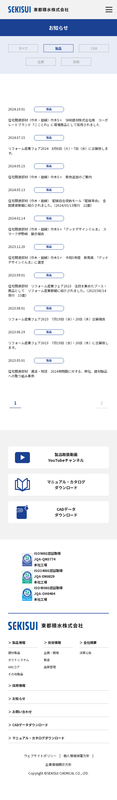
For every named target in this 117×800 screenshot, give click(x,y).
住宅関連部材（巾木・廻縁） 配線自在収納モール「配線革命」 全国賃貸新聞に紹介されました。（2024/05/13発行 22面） (57, 203)
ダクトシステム (18, 660)
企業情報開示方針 (58, 764)
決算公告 (85, 652)
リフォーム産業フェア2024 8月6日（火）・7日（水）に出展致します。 (58, 150)
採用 (76, 61)
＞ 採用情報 (16, 685)
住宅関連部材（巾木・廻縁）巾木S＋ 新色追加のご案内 (51, 176)
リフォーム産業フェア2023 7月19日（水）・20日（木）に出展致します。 (58, 345)
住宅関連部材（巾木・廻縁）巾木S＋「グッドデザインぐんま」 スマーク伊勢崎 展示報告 (57, 231)
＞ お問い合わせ (20, 711)
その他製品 (15, 674)
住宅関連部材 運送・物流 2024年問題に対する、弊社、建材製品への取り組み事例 (57, 373)
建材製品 (14, 652)
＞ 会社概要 (88, 642)
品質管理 (50, 667)
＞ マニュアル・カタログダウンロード (36, 737)
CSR (94, 48)
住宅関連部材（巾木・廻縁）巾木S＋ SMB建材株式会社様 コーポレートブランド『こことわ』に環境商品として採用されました (58, 122)
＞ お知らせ (16, 698)
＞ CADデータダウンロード (28, 724)
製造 (47, 660)
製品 (58, 48)
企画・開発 (51, 652)
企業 (41, 61)
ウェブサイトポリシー (40, 755)
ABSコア (14, 667)
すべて (23, 48)
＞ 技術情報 (52, 642)
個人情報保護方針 (76, 755)
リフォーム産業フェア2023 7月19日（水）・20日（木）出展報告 (56, 319)
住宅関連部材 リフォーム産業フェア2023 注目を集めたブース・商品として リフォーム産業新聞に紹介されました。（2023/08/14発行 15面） (57, 290)
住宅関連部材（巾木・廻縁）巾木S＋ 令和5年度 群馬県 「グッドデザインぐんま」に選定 (58, 259)
